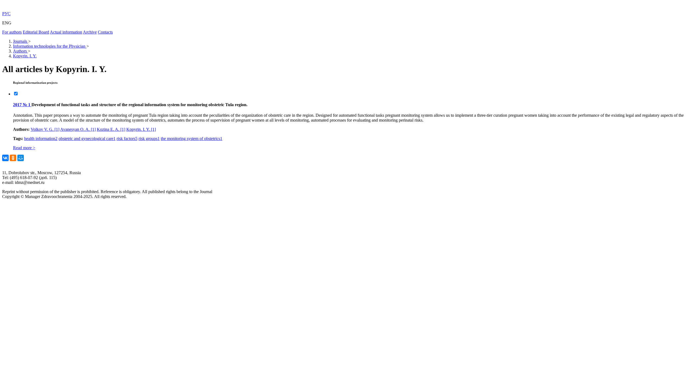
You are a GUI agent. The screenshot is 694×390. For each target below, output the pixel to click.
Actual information (66, 32)
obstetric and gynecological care (87, 138)
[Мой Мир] (20, 158)
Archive (90, 32)
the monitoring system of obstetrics (191, 138)
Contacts (105, 32)
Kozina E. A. (111, 129)
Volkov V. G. (45, 129)
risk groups (149, 138)
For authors (12, 32)
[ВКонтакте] (5, 158)
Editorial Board (36, 32)
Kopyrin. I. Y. (141, 129)
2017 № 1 (22, 104)
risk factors (127, 138)
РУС (6, 13)
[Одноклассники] (13, 158)
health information (40, 138)
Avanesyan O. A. (78, 129)
